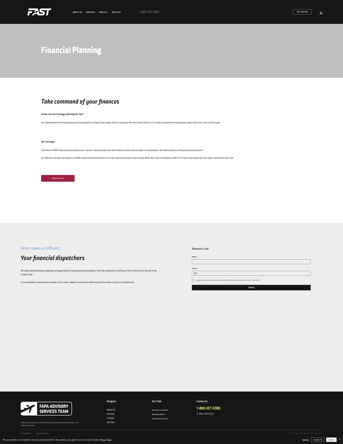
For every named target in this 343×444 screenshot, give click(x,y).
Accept (331, 439)
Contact (110, 418)
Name (194, 257)
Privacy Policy (26, 433)
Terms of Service (42, 433)
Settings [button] (305, 439)
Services (110, 414)
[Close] (339, 440)
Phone (195, 269)
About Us (111, 410)
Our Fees (110, 422)
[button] (321, 12)
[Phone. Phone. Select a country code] (196, 273)
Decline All (318, 439)
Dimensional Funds (160, 419)
